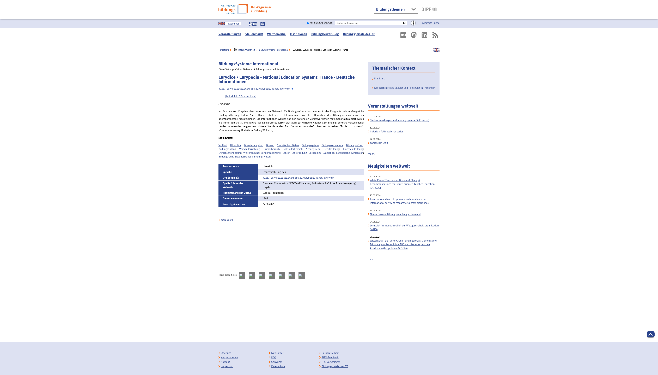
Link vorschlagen (331, 361)
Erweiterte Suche (430, 22)
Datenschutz (278, 366)
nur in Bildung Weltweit (321, 22)
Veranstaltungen (229, 34)
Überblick (235, 145)
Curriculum (315, 152)
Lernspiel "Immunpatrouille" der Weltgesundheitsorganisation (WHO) (404, 227)
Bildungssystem (310, 145)
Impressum (227, 366)
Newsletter (277, 352)
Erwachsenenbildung (229, 152)
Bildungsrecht (226, 156)
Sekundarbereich (293, 149)
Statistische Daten (288, 145)
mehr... (371, 153)
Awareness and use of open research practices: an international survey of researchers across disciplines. (399, 201)
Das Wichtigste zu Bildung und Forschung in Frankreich (404, 87)
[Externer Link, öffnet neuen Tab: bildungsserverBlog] (403, 35)
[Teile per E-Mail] (292, 275)
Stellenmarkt (254, 34)
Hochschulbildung (353, 149)
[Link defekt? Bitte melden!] (240, 96)
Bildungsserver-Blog (325, 34)
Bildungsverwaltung (332, 145)
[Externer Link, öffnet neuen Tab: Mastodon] (413, 35)
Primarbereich (272, 149)
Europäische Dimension (349, 152)
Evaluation (328, 152)
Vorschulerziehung (249, 149)
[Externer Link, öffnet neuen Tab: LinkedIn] (424, 35)
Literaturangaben (253, 145)
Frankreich (380, 78)
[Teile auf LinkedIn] (282, 275)
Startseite (224, 50)
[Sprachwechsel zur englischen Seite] (436, 50)
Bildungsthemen (390, 9)
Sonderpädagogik (271, 152)
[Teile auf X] (262, 275)
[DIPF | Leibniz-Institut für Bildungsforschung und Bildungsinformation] (429, 9)
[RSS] (435, 35)
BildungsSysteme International (273, 50)
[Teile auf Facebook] (252, 275)
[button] (651, 334)
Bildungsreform (354, 145)
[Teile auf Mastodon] (242, 275)
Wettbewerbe (276, 34)
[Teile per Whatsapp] (272, 275)
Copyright (276, 361)
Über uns (226, 352)
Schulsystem (313, 149)
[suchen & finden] (405, 23)
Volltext (222, 145)
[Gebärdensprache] (253, 24)
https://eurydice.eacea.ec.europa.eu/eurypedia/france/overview (254, 88)
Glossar (270, 145)
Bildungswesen (262, 156)
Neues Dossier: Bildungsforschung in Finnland (395, 214)
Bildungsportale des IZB (359, 34)
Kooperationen (229, 357)
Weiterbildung (251, 152)
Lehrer (286, 152)
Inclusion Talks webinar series (386, 131)
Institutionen (298, 34)
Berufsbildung (331, 149)
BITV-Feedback (330, 357)
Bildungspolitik (226, 149)
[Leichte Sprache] (262, 24)
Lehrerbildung (299, 152)
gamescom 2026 (379, 142)
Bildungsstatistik (244, 156)
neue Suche (227, 219)
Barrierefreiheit (330, 352)
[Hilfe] (413, 23)
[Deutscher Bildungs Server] (244, 9)
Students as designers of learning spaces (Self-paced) (399, 120)
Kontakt (225, 361)
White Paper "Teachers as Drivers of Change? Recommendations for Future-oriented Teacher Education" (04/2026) (402, 184)
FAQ (273, 357)
